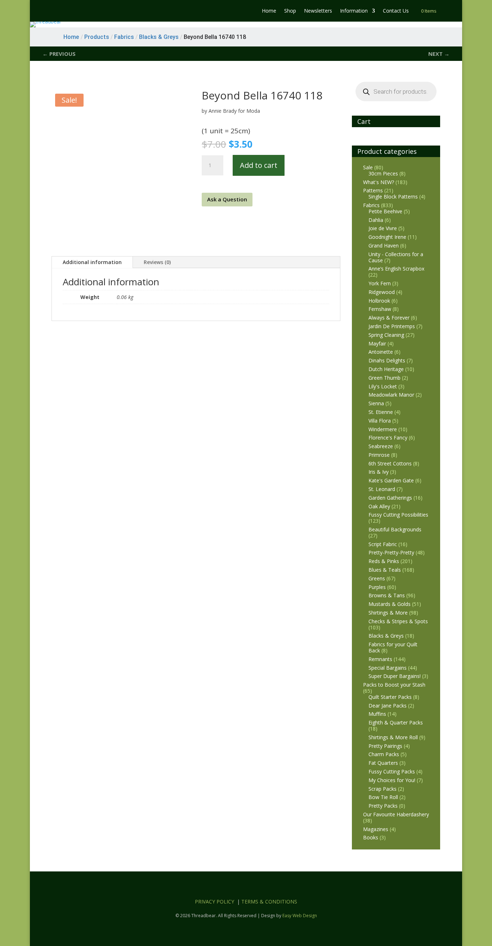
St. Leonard (381, 489)
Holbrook (379, 300)
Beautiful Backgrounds (394, 529)
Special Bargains (387, 667)
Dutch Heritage (386, 369)
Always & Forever (389, 317)
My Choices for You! (391, 780)
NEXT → (438, 53)
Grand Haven (383, 245)
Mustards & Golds (389, 604)
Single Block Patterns (393, 196)
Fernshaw (379, 308)
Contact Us (396, 11)
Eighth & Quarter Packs (395, 722)
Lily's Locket (382, 386)
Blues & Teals (384, 569)
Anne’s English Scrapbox (396, 268)
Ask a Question (227, 199)
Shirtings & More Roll (393, 737)
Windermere (382, 429)
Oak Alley (379, 506)
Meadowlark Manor (391, 394)
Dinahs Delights (386, 360)
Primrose (379, 454)
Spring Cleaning (386, 334)
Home (269, 11)
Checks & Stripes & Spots (398, 621)
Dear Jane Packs (387, 705)
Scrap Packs (382, 788)
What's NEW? (378, 182)
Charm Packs (383, 754)
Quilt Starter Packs (390, 696)
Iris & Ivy (378, 471)
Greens (376, 578)
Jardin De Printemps (391, 326)
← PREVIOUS (59, 53)
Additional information (92, 262)
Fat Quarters (383, 762)
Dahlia (375, 220)
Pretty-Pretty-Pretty (391, 552)
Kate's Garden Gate (391, 480)
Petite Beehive (385, 211)
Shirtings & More (388, 612)
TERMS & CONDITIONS (269, 901)
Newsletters (318, 11)
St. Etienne (380, 412)
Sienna (376, 403)
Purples (377, 587)
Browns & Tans (386, 595)
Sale (368, 167)
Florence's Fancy (387, 437)
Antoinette (380, 351)
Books (370, 837)
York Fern (379, 283)
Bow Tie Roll (383, 797)
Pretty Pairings (385, 745)
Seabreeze (380, 446)
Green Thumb (384, 377)
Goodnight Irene (387, 236)
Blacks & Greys (386, 635)
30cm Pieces (383, 173)
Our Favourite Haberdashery (396, 814)
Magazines (375, 829)
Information (354, 11)
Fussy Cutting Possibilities (398, 514)
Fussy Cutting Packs (391, 771)
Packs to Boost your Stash (394, 684)
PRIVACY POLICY (214, 901)
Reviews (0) (157, 262)
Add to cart (258, 165)
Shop (290, 11)
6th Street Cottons (390, 463)
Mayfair (377, 343)
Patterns (373, 190)
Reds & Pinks (383, 561)
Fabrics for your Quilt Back (392, 647)
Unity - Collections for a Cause (395, 257)
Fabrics (371, 205)
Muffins (377, 713)
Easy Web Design (299, 915)
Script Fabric (382, 544)
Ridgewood (381, 292)
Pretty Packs (383, 805)
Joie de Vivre (382, 228)
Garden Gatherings (390, 497)
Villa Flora (379, 420)
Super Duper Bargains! (394, 676)
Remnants (380, 659)
